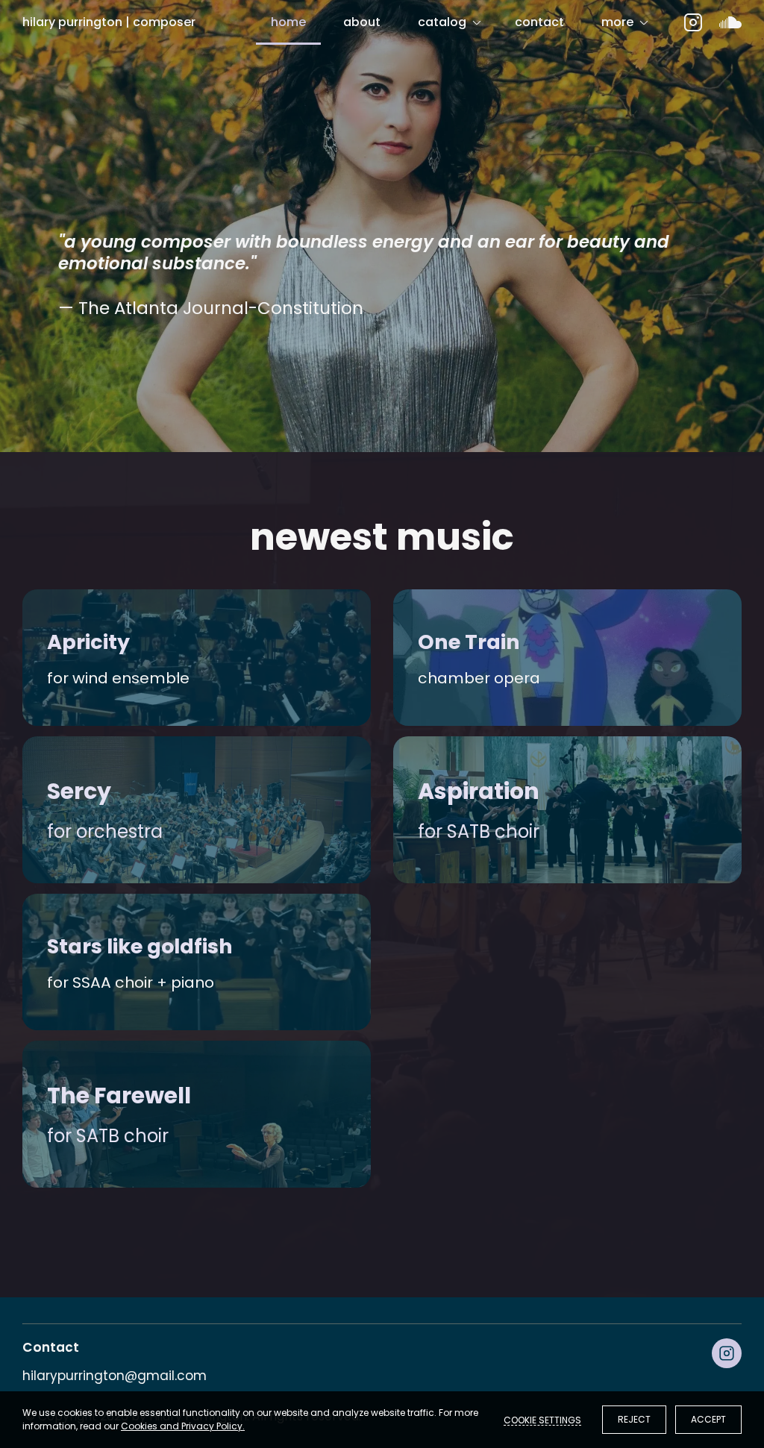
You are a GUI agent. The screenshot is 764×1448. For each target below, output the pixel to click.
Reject (634, 1419)
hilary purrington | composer (108, 22)
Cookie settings (542, 1420)
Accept (708, 1419)
